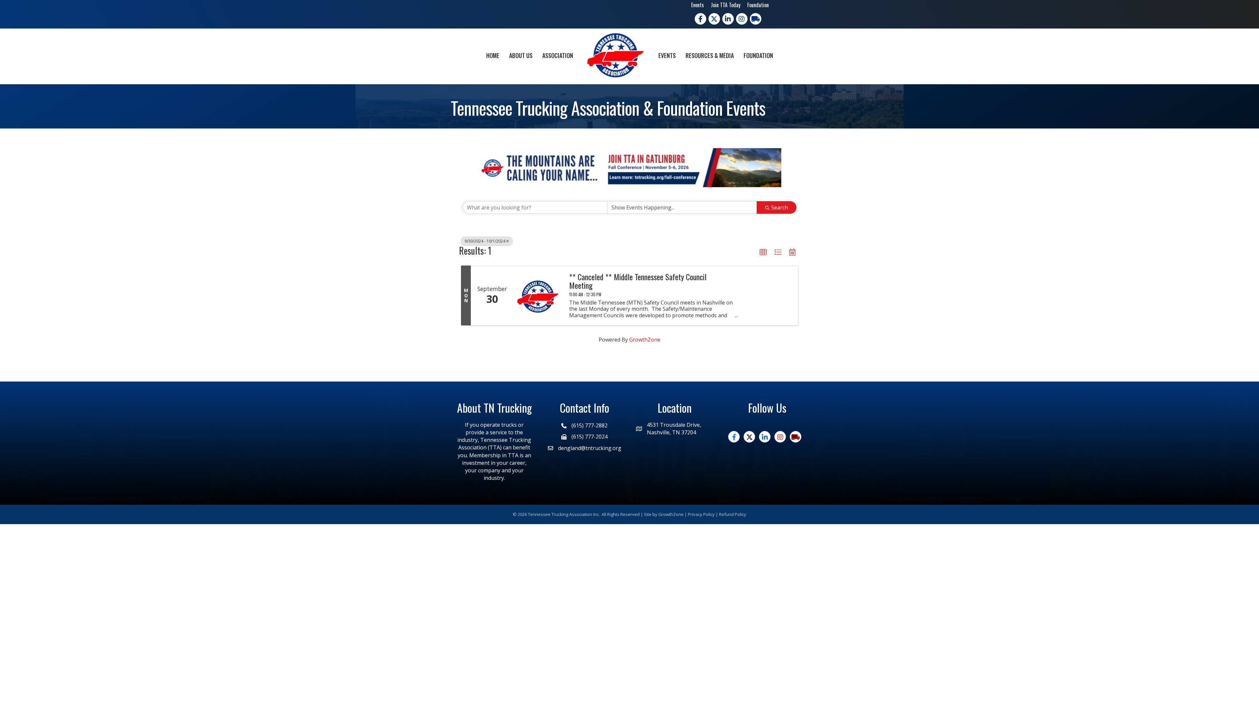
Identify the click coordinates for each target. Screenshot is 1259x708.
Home (492, 55)
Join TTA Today (725, 5)
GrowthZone (644, 339)
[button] (763, 252)
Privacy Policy (701, 514)
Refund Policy (732, 514)
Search (779, 207)
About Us (520, 55)
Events (697, 5)
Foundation (758, 5)
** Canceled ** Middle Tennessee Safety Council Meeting (638, 281)
